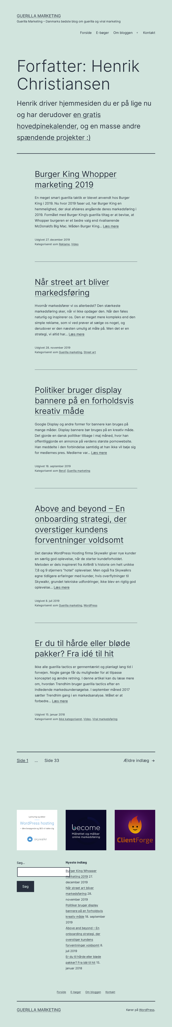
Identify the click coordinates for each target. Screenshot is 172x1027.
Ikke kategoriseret (70, 719)
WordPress (90, 605)
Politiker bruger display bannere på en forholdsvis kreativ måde (84, 400)
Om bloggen (123, 33)
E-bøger (102, 33)
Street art (90, 352)
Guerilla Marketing (39, 15)
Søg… (21, 863)
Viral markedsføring (104, 719)
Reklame (64, 244)
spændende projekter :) (54, 137)
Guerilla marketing (70, 352)
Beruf (62, 470)
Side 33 (52, 760)
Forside (86, 33)
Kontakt (149, 33)
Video (75, 244)
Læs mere (111, 226)
